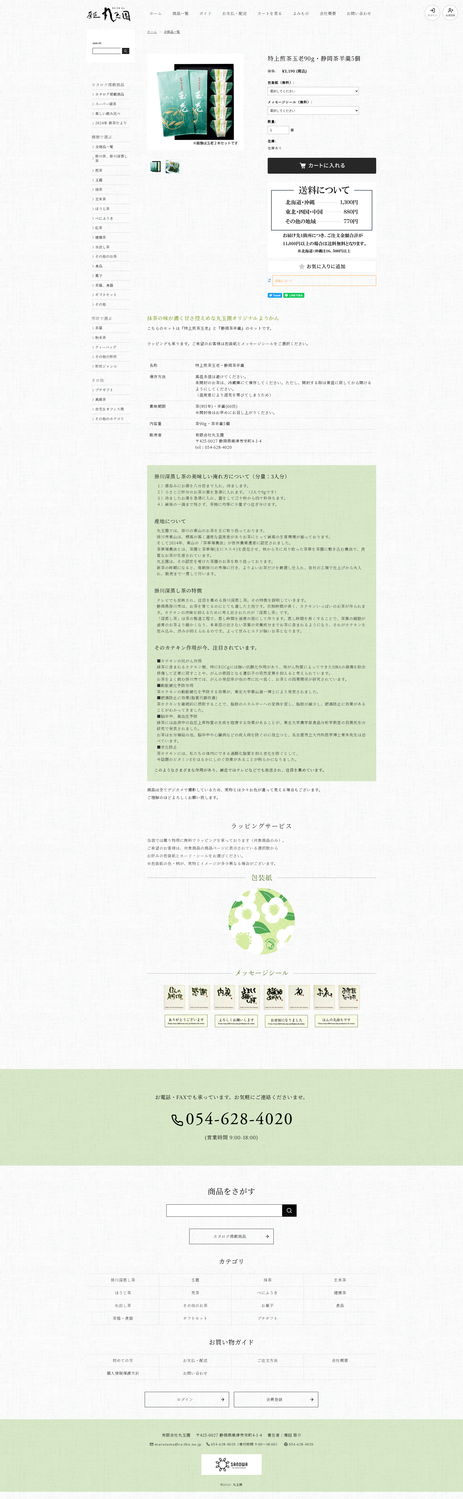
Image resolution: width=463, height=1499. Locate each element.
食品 (98, 265)
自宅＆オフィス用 (109, 408)
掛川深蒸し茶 (123, 1280)
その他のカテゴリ (109, 418)
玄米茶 (100, 198)
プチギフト (104, 389)
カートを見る (270, 13)
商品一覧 (180, 13)
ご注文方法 (267, 1360)
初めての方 (123, 1360)
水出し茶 (102, 246)
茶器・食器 (123, 1318)
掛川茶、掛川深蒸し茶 (111, 158)
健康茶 (100, 237)
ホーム (156, 13)
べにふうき (104, 218)
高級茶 (100, 399)
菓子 (98, 275)
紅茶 (98, 227)
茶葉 (98, 327)
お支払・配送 (234, 13)
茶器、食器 (104, 285)
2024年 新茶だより (111, 122)
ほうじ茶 (102, 208)
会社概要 (328, 13)
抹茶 (98, 189)
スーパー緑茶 (105, 103)
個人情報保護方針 (123, 1373)
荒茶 (195, 1292)
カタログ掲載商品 (109, 94)
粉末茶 (100, 337)
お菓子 (267, 1305)
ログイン (432, 15)
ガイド (205, 13)
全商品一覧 (172, 31)
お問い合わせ (359, 13)
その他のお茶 (106, 256)
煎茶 (98, 170)
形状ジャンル (106, 366)
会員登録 (450, 15)
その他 (100, 304)
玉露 (98, 179)
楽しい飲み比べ (108, 113)
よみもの (301, 13)
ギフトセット (106, 294)
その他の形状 (106, 356)
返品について (284, 281)
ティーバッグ (105, 347)
